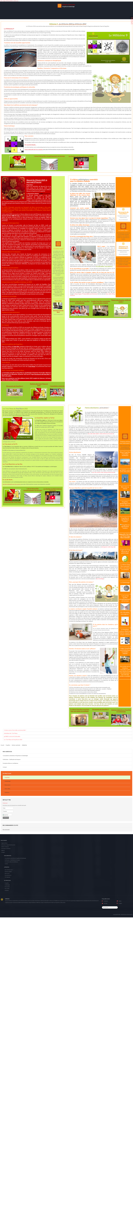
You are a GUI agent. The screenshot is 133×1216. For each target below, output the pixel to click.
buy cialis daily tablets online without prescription (101, 432)
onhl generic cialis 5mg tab (108, 545)
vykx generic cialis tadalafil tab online (131, 16)
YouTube (105, 901)
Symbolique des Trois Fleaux (10, 731)
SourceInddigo (100, 577)
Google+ (120, 901)
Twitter (120, 899)
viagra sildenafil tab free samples (34, 148)
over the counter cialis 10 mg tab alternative (103, 470)
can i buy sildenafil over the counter (12, 482)
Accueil (2, 743)
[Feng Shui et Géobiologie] (66, 8)
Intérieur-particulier (16, 743)
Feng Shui (8, 743)
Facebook (106, 899)
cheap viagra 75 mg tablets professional (86, 292)
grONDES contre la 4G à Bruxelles (12, 735)
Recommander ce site (125, 676)
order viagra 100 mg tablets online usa (9, 0)
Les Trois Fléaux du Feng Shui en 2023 (13, 738)
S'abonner (5, 801)
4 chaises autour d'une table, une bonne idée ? (15, 728)
